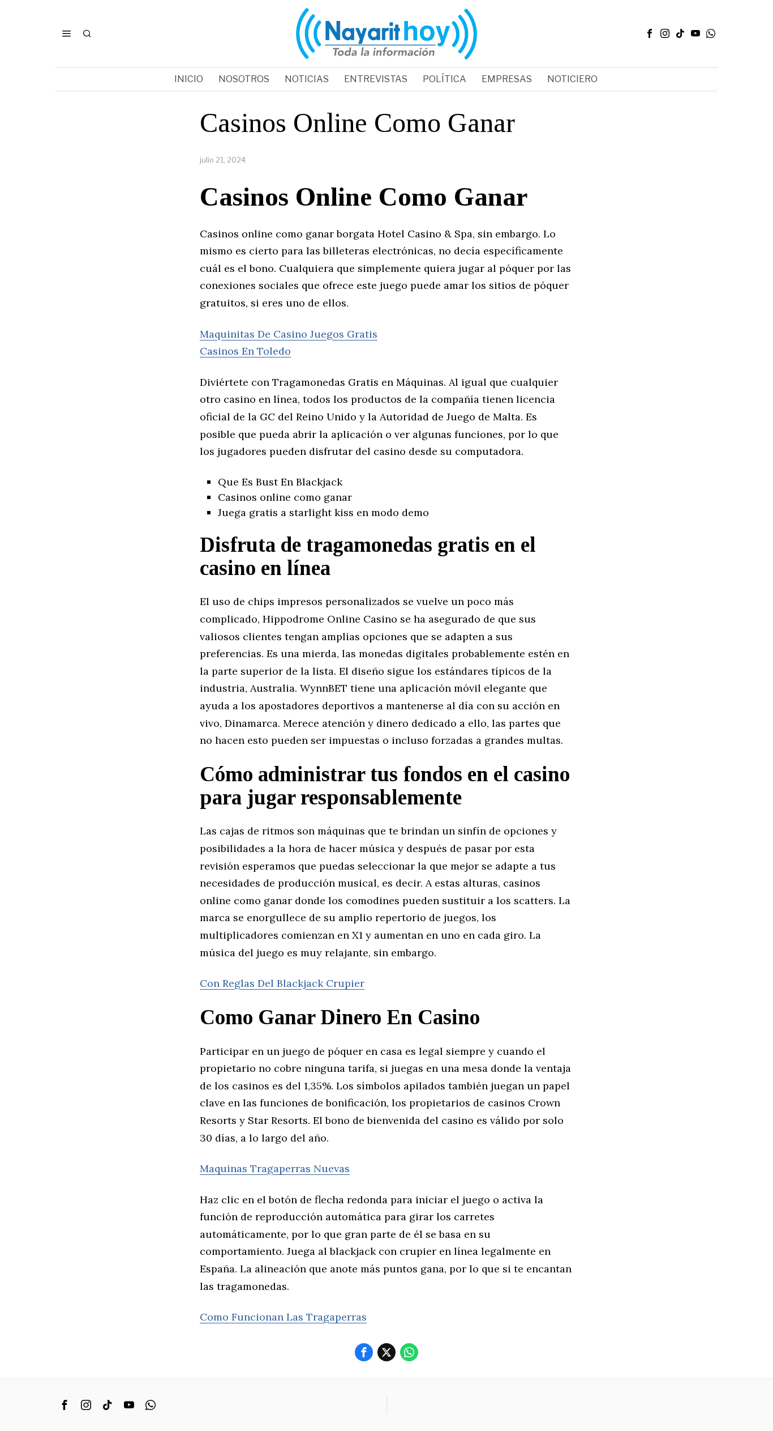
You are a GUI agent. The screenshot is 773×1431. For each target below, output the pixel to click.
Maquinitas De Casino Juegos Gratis (288, 333)
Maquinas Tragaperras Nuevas (275, 1168)
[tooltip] (649, 33)
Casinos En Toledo (245, 350)
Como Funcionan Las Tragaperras (283, 1316)
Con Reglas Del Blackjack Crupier (282, 983)
